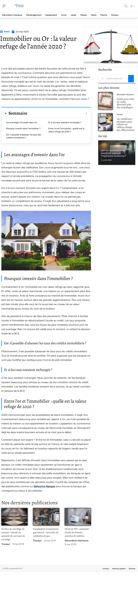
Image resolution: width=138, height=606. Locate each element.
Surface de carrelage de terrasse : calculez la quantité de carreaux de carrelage (13, 534)
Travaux (5, 544)
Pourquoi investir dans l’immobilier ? (23, 128)
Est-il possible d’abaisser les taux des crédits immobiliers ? (23, 136)
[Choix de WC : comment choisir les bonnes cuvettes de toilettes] (78, 517)
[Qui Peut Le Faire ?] (19, 6)
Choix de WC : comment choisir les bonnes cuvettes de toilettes (77, 532)
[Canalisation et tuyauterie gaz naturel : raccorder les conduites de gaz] (46, 517)
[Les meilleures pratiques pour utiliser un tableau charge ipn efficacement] (105, 122)
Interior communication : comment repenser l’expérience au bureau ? (114, 153)
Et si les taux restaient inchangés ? (64, 122)
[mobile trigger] (5, 6)
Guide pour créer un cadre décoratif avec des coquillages (125, 103)
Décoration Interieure (76, 540)
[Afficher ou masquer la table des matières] (57, 113)
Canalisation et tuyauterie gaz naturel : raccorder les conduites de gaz (45, 532)
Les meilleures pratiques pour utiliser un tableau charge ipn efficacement (125, 124)
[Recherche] (126, 6)
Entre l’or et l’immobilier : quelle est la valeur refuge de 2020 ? (66, 130)
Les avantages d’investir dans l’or (21, 122)
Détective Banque (44, 486)
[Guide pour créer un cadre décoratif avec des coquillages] (105, 101)
